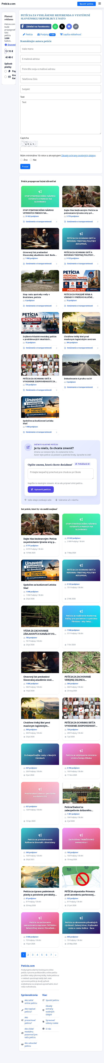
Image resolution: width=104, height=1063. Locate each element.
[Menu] (99, 4)
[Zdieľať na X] (62, 26)
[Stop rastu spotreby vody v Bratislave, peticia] (40, 289)
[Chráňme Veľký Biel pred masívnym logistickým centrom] (81, 331)
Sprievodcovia (29, 995)
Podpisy (47, 34)
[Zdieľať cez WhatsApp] (55, 26)
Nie (34, 159)
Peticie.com (8, 3)
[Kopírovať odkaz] (76, 26)
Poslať (25, 166)
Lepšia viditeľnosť (72, 34)
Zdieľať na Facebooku (38, 26)
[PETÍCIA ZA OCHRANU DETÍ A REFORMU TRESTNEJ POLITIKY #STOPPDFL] (81, 247)
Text (22, 96)
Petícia (29, 34)
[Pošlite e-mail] (69, 26)
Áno (26, 159)
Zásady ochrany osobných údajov (78, 155)
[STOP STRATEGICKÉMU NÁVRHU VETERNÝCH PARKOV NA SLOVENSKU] (40, 205)
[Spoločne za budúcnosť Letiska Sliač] (40, 415)
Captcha (24, 137)
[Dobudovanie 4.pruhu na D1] (81, 372)
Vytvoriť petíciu (42, 489)
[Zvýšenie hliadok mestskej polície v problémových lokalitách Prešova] (40, 331)
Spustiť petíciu (86, 4)
